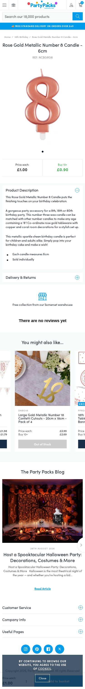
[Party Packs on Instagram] (25, 649)
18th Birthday (21, 37)
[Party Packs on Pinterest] (36, 649)
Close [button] (42, 678)
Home (7, 37)
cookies (44, 668)
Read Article (42, 588)
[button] (42, 104)
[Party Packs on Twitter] (59, 649)
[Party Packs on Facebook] (48, 649)
